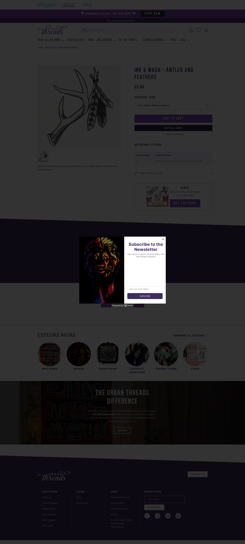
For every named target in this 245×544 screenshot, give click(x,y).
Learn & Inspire (153, 40)
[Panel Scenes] (108, 354)
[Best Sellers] (50, 354)
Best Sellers (49, 368)
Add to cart (173, 118)
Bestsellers (76, 40)
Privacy (114, 514)
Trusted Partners (119, 497)
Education (82, 503)
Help (79, 497)
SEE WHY (122, 430)
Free (174, 40)
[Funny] (195, 354)
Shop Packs (48, 508)
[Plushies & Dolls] (166, 354)
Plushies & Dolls (166, 368)
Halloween (104, 40)
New (91, 40)
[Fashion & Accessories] (137, 354)
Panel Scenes (108, 368)
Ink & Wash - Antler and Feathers (63, 48)
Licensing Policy (119, 508)
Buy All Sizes (173, 128)
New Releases (50, 503)
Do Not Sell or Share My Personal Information (121, 523)
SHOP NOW (152, 13)
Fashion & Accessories (137, 370)
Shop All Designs (49, 40)
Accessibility (117, 503)
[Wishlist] (198, 30)
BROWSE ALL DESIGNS (189, 335)
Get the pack (185, 203)
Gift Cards (47, 525)
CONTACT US (197, 474)
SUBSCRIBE (154, 507)
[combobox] (128, 30)
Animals (78, 368)
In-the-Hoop (127, 40)
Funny (195, 368)
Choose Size (144, 97)
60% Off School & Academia (121, 20)
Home (40, 48)
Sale (183, 40)
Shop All (46, 497)
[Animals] (79, 354)
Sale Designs (49, 514)
